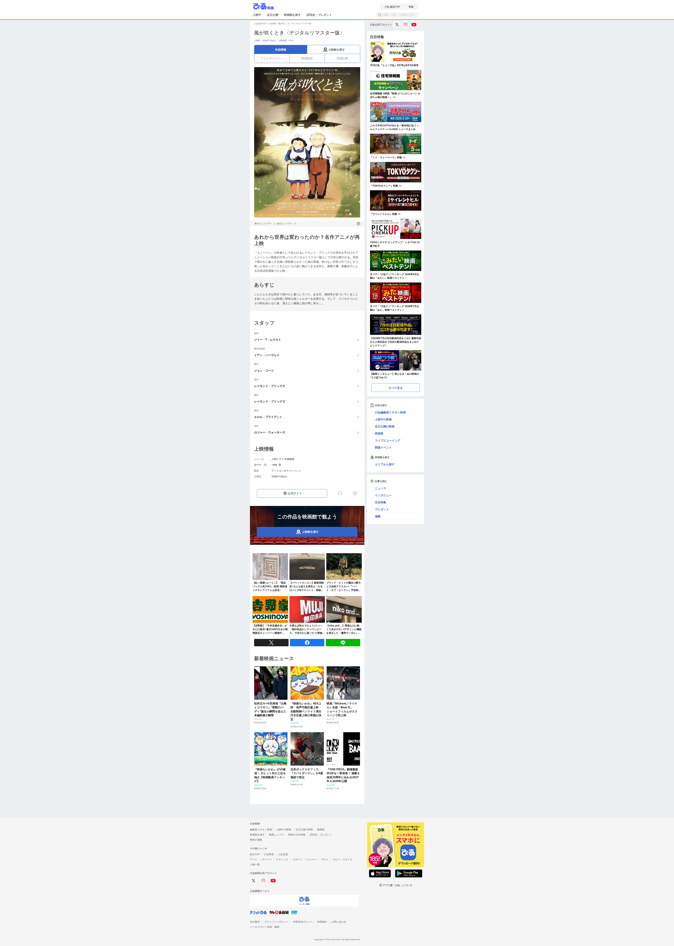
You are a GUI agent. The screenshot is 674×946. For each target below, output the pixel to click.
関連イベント (383, 447)
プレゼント (382, 509)
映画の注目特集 (296, 834)
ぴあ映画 (272, 23)
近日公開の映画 (385, 426)
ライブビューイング (387, 440)
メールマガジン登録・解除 (264, 926)
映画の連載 (256, 839)
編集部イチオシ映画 (261, 829)
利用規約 (322, 921)
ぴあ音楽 (283, 854)
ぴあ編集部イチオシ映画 (390, 412)
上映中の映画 (383, 419)
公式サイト (295, 493)
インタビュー (383, 495)
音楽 (411, 6)
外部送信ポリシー (303, 921)
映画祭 (379, 433)
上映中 (257, 15)
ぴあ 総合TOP (392, 6)
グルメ (324, 859)
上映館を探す (336, 49)
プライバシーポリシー (276, 921)
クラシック (282, 859)
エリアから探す (385, 464)
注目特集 (380, 502)
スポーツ (297, 859)
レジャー (312, 859)
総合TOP (255, 854)
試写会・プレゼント (319, 15)
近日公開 (272, 15)
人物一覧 (255, 864)
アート (253, 859)
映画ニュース (276, 834)
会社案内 (255, 921)
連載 (378, 516)
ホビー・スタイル (342, 859)
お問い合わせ (338, 921)
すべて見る (396, 388)
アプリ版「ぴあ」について (397, 885)
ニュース (380, 488)
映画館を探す (292, 15)
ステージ (267, 859)
